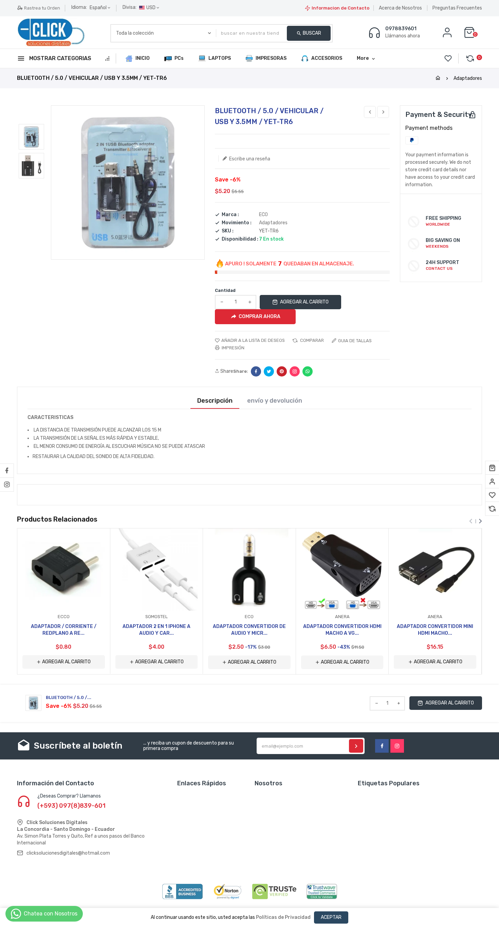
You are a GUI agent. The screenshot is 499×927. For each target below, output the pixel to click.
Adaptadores (468, 78)
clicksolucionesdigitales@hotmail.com (68, 853)
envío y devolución (274, 400)
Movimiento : (237, 223)
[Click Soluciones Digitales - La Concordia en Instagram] (7, 484)
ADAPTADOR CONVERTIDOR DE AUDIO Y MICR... (249, 630)
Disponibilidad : (240, 239)
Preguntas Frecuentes (457, 8)
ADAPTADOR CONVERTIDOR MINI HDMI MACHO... (435, 630)
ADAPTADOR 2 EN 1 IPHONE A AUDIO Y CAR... (156, 630)
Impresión (232, 347)
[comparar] (492, 508)
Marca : (230, 214)
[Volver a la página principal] (438, 78)
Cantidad (225, 290)
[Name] (356, 746)
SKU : (228, 231)
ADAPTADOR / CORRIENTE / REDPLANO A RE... (63, 630)
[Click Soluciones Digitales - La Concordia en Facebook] (7, 470)
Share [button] (226, 371)
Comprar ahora (259, 316)
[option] (31, 137)
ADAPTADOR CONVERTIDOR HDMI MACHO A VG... (342, 630)
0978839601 (401, 29)
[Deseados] (492, 495)
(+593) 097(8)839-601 (71, 805)
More (363, 58)
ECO (263, 214)
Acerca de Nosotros (400, 8)
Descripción (215, 400)
